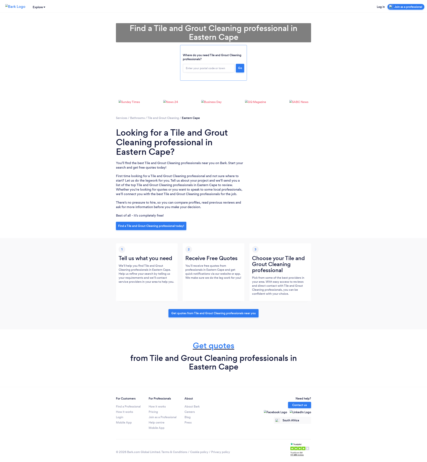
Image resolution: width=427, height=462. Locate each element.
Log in (381, 7)
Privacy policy (220, 452)
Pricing (153, 412)
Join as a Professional (162, 417)
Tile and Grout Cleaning (163, 118)
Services (121, 118)
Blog (187, 417)
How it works (124, 412)
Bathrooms (137, 118)
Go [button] (240, 68)
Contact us (299, 405)
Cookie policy (199, 452)
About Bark (192, 407)
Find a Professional (128, 407)
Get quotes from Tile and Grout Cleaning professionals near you (213, 313)
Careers (189, 412)
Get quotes (213, 345)
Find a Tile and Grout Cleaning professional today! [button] (151, 226)
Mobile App (124, 423)
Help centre (156, 423)
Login (119, 417)
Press (188, 423)
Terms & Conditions (174, 452)
